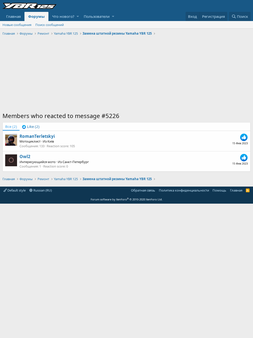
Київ (50, 141)
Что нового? (63, 16)
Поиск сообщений (49, 25)
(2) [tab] (11, 126)
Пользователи (97, 16)
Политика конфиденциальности (184, 190)
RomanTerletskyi (37, 136)
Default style (16, 190)
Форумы (36, 16)
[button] (77, 16)
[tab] (31, 126)
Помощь (219, 190)
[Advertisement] (126, 74)
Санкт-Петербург (76, 162)
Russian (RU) (42, 190)
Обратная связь (143, 190)
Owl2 (25, 156)
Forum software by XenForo (127, 199)
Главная (13, 16)
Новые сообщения (16, 25)
